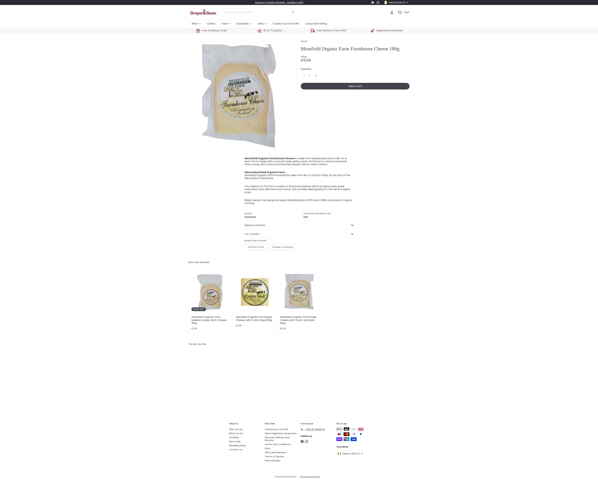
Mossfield (204, 262)
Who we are (236, 429)
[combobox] (260, 12)
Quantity (306, 69)
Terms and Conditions (277, 444)
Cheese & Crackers (282, 247)
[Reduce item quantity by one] (304, 75)
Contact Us (235, 449)
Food (224, 23)
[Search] (293, 12)
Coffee (211, 23)
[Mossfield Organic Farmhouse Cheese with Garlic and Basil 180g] (299, 301)
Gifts (261, 23)
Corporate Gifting (316, 23)
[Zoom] (243, 96)
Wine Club (235, 441)
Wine (195, 23)
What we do (236, 433)
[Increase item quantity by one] (315, 75)
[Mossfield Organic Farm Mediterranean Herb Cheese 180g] (210, 301)
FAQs (268, 448)
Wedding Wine (237, 445)
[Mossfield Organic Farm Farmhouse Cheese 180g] (206, 378)
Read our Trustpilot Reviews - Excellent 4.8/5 (279, 2)
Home (304, 41)
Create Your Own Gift (286, 23)
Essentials (243, 23)
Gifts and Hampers (276, 452)
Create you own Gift (276, 429)
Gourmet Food (256, 247)
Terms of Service (274, 456)
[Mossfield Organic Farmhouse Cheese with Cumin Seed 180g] (255, 301)
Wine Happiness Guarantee (281, 433)
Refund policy (272, 460)
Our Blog (234, 437)
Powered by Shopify (310, 476)
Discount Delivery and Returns (277, 439)
